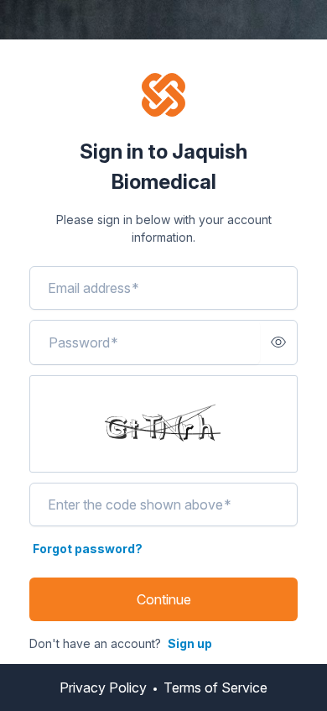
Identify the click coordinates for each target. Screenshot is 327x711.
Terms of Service (215, 687)
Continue (164, 599)
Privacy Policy (103, 687)
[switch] (278, 342)
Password (83, 342)
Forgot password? (88, 548)
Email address (93, 287)
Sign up (190, 643)
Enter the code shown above (139, 504)
